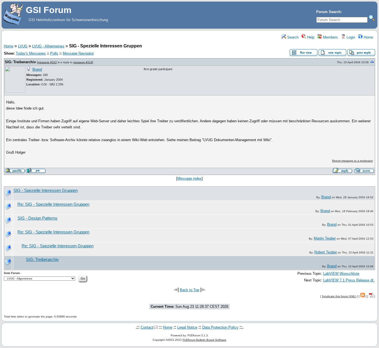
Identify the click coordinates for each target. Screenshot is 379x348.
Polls (54, 53)
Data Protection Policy (220, 327)
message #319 (82, 62)
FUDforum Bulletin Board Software (204, 339)
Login (350, 37)
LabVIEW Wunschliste (341, 273)
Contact (147, 327)
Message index (189, 178)
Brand (37, 69)
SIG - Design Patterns (37, 218)
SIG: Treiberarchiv (20, 62)
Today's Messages (31, 53)
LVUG (22, 46)
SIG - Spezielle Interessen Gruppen (45, 190)
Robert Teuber (325, 252)
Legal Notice (187, 327)
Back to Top (189, 290)
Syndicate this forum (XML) (339, 296)
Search (292, 37)
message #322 (47, 62)
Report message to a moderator (352, 160)
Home (368, 37)
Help (310, 37)
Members (330, 37)
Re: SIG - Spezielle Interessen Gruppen (53, 204)
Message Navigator (78, 53)
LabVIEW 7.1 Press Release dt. (349, 280)
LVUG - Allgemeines (48, 46)
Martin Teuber (325, 238)
